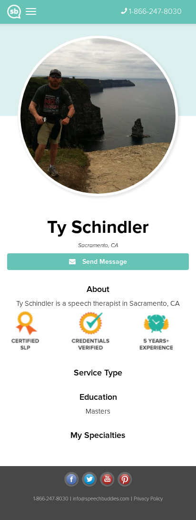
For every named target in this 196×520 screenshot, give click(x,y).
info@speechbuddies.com (101, 499)
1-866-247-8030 (155, 11)
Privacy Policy (148, 499)
